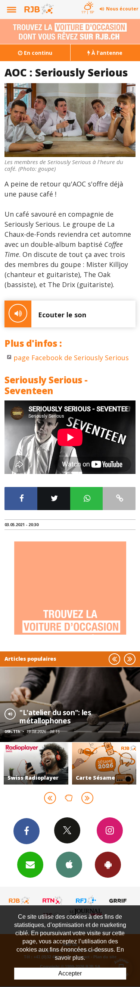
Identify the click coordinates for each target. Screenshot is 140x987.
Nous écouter (122, 9)
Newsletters (30, 865)
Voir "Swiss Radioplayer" (36, 763)
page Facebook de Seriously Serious (71, 357)
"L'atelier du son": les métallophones (55, 716)
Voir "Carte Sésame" (104, 763)
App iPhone (69, 865)
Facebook (26, 831)
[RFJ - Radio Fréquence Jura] (86, 900)
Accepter (70, 973)
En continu (37, 52)
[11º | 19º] (87, 0)
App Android (108, 865)
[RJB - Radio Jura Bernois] (19, 900)
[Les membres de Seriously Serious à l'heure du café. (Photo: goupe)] (70, 120)
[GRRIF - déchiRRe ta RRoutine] (119, 900)
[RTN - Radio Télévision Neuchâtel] (53, 900)
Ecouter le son (62, 314)
